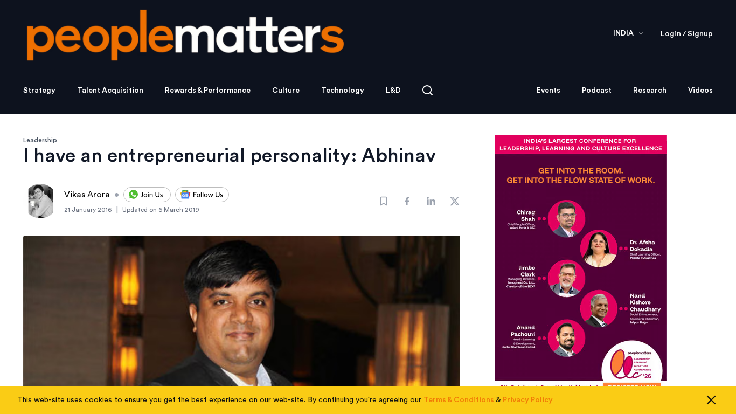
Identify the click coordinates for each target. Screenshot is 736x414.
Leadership (40, 140)
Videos (700, 90)
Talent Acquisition (110, 90)
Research (649, 90)
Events (548, 90)
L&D (393, 90)
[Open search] (427, 90)
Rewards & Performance (208, 90)
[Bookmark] (383, 201)
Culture (286, 90)
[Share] (407, 201)
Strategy (39, 90)
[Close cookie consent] (711, 400)
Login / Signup (687, 34)
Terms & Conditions (458, 400)
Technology (342, 90)
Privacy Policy (528, 400)
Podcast (597, 90)
